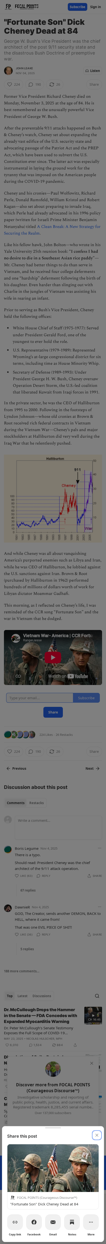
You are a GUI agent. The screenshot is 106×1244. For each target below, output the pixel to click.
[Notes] (72, 1222)
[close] (97, 1135)
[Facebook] (34, 1222)
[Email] (53, 1222)
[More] (91, 1222)
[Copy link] (15, 1222)
